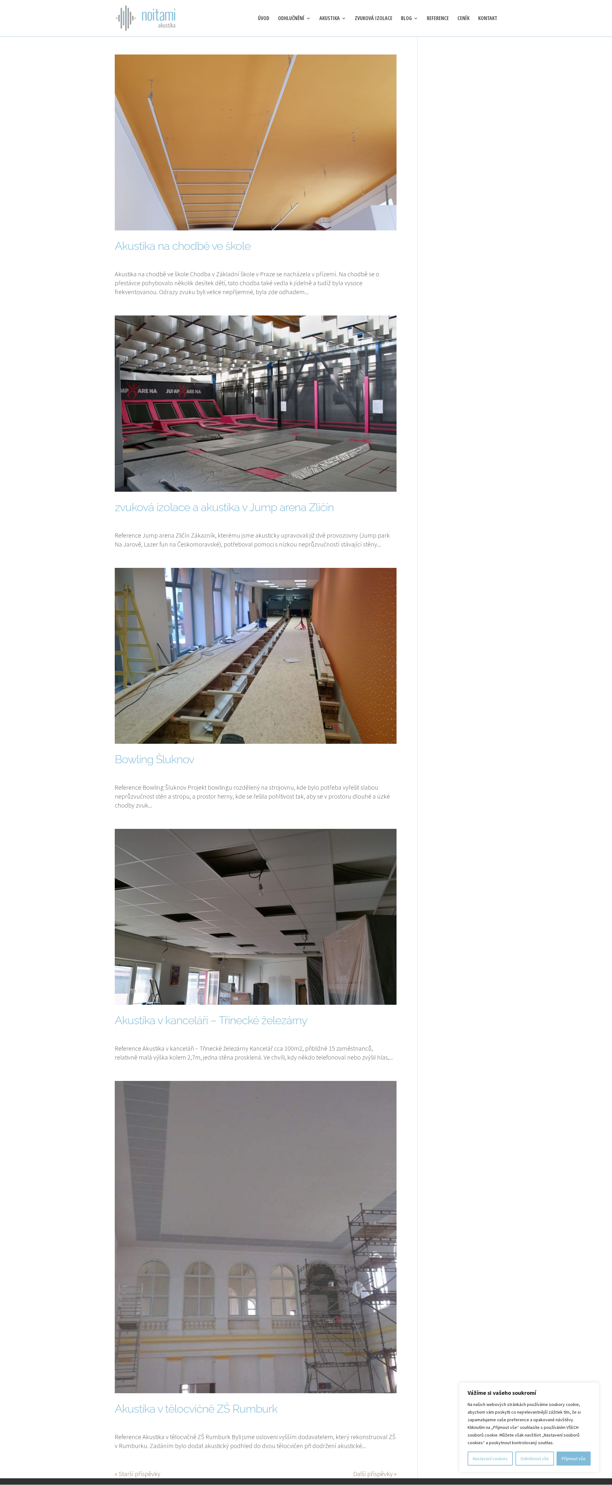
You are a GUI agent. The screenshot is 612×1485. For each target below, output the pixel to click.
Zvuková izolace (373, 19)
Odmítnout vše (535, 1458)
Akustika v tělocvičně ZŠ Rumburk (196, 1408)
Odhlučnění (291, 19)
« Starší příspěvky (137, 1474)
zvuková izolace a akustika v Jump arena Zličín (224, 507)
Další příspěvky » (375, 1474)
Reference (438, 19)
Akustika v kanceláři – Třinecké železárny (211, 1020)
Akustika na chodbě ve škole (183, 245)
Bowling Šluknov (154, 759)
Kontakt (487, 19)
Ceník (463, 19)
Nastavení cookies (490, 1458)
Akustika (329, 19)
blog (406, 19)
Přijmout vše (574, 1458)
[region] (529, 1427)
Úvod (263, 19)
